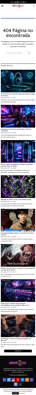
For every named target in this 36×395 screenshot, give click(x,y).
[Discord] (23, 2)
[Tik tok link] (25, 2)
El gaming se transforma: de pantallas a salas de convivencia (16, 130)
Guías (3, 71)
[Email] (22, 380)
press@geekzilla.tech (21, 375)
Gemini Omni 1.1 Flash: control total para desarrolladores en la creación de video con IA (15, 304)
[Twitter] (9, 380)
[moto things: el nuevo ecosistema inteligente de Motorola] (18, 325)
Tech (3, 141)
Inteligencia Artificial (6, 280)
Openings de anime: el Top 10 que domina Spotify (16, 199)
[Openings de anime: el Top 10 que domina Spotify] (18, 186)
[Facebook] (4, 380)
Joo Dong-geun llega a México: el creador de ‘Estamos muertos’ (17, 234)
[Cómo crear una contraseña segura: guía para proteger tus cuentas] (18, 81)
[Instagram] (13, 380)
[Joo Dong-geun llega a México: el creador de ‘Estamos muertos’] (18, 220)
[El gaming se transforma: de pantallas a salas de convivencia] (18, 116)
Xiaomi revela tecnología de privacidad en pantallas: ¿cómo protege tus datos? (17, 165)
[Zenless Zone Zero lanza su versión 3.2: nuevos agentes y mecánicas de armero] (18, 255)
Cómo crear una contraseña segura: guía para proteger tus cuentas (18, 95)
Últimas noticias (7, 65)
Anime (3, 176)
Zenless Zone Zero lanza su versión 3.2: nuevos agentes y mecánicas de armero (18, 269)
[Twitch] (31, 380)
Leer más (22, 393)
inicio (31, 41)
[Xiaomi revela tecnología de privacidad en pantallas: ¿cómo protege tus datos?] (18, 151)
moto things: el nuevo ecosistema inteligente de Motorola (16, 340)
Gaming (3, 106)
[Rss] (27, 380)
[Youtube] (18, 380)
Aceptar (15, 393)
